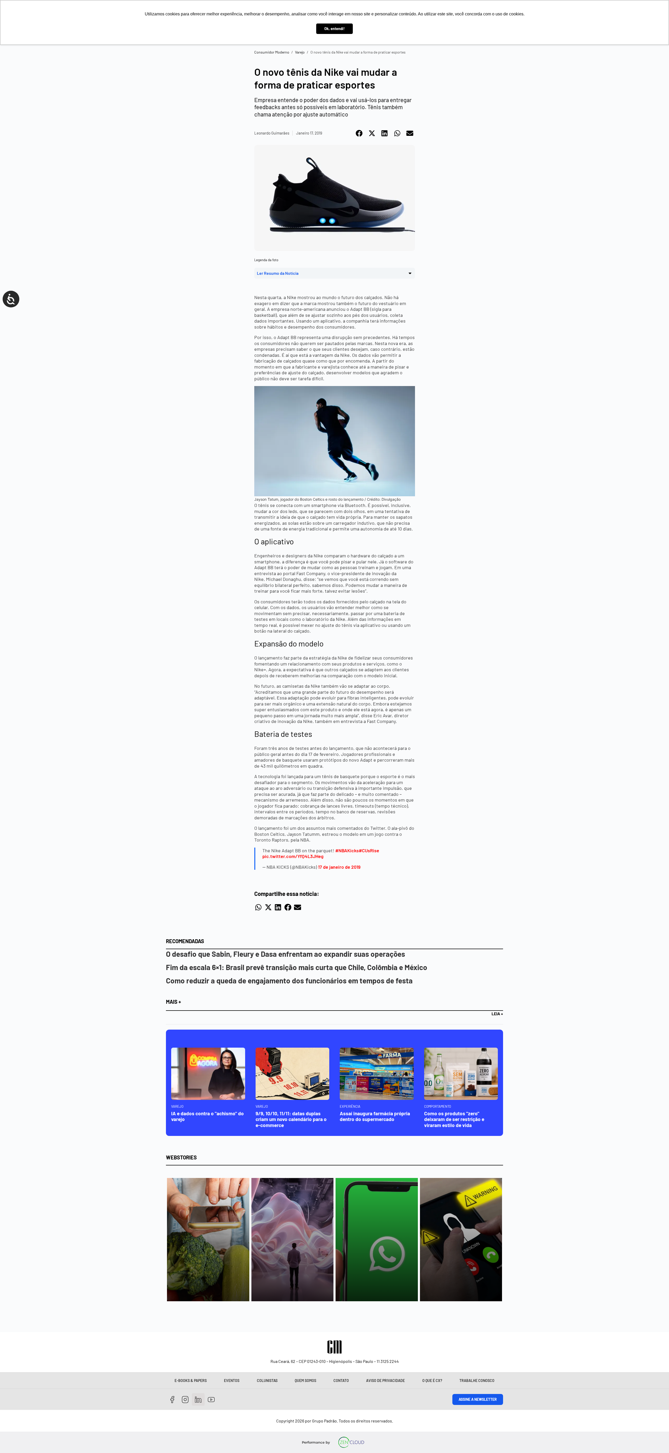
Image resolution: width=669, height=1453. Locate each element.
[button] (359, 133)
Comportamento (437, 1106)
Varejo (300, 52)
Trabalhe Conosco (476, 1380)
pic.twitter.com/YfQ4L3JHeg (293, 856)
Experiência (350, 1106)
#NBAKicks (347, 850)
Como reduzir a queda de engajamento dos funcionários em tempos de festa (289, 980)
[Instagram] (185, 1399)
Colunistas (267, 1380)
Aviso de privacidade (385, 1380)
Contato (341, 1380)
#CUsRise (369, 850)
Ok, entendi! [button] (334, 28)
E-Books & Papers (191, 1380)
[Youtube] (211, 1399)
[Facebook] (172, 1399)
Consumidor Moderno (271, 52)
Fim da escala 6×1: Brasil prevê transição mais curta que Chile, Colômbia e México (296, 967)
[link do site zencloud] (351, 1442)
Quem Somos (305, 1380)
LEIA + (497, 1013)
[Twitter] (198, 1399)
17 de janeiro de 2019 (339, 867)
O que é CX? (432, 1380)
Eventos (231, 1380)
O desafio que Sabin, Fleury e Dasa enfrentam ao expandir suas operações (285, 953)
